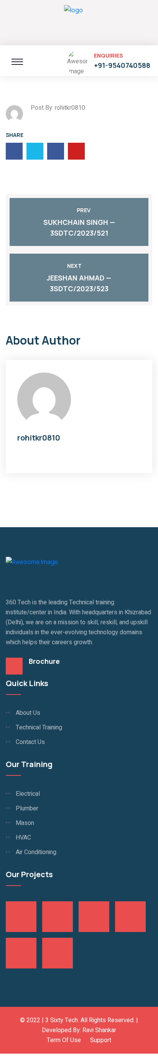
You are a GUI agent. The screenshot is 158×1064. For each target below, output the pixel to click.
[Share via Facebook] (14, 1058)
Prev (84, 210)
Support (100, 1040)
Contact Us (30, 742)
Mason (25, 823)
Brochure (44, 661)
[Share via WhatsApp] (2, 1058)
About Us (28, 713)
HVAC (23, 837)
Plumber (27, 808)
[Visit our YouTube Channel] (8, 1058)
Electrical (28, 793)
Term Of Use (64, 1040)
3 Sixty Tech (61, 1020)
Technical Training (39, 727)
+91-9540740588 (122, 65)
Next (74, 265)
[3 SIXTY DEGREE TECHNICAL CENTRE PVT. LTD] (73, 21)
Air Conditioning (36, 852)
